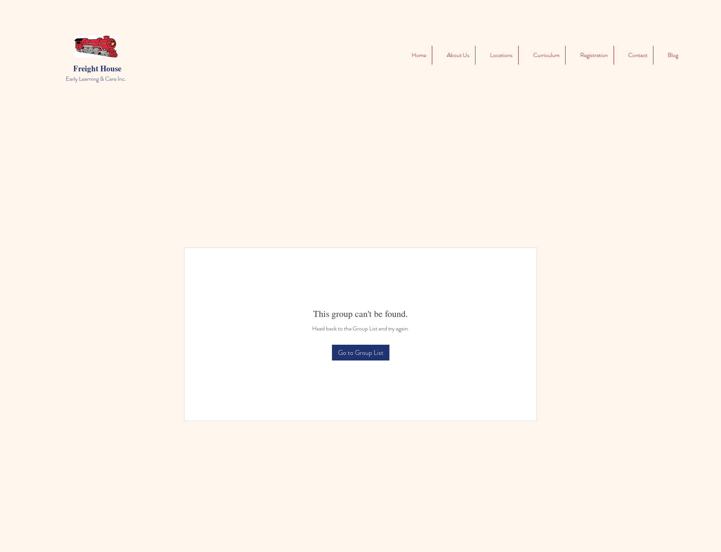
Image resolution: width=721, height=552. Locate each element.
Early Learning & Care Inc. (96, 78)
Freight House (97, 68)
